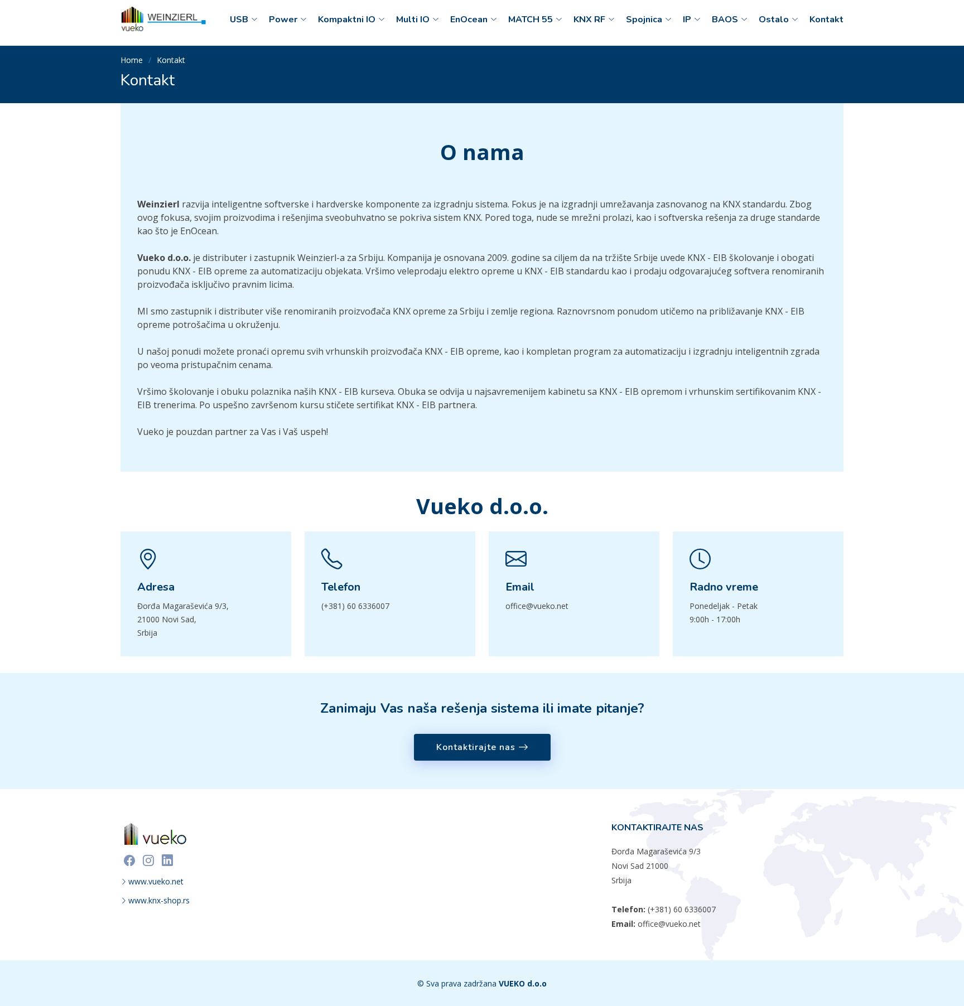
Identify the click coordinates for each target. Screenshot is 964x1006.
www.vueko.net (156, 882)
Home (131, 60)
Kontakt (826, 19)
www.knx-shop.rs (159, 901)
